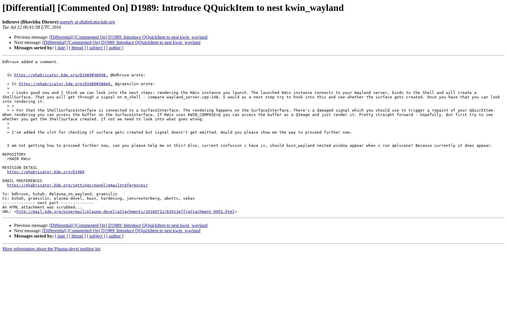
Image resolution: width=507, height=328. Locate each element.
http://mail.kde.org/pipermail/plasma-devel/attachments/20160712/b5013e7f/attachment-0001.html (125, 211)
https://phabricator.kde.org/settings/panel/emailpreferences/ (77, 185)
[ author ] (114, 47)
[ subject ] (96, 47)
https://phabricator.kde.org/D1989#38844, (66, 84)
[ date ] (61, 47)
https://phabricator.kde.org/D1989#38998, (61, 75)
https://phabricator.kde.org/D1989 (45, 172)
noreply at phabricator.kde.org (87, 21)
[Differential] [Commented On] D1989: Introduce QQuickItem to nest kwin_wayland (128, 37)
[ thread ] (77, 47)
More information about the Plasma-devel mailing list (51, 248)
